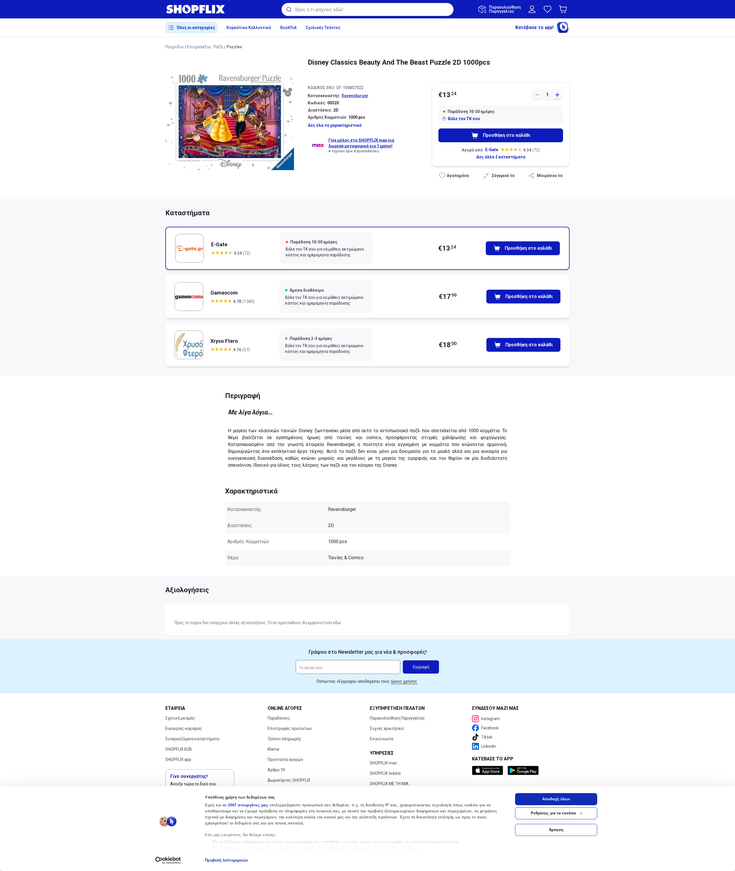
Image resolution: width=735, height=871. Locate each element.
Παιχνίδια (174, 47)
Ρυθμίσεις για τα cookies (553, 813)
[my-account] (532, 9)
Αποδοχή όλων (556, 799)
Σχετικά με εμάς (180, 718)
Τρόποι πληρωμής (284, 739)
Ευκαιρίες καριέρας (183, 728)
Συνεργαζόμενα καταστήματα (192, 739)
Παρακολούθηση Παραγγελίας (397, 718)
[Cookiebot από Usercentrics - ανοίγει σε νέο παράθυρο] (168, 860)
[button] (564, 9)
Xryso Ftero (224, 341)
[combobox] (367, 9)
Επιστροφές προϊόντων (290, 728)
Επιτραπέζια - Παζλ (205, 47)
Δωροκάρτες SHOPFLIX (289, 780)
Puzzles (234, 47)
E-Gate (491, 149)
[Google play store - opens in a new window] (523, 770)
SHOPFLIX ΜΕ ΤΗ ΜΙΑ (389, 783)
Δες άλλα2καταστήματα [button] (500, 157)
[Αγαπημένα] (547, 9)
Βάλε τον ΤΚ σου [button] (464, 118)
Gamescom (224, 293)
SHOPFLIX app (178, 759)
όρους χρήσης (404, 681)
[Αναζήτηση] (288, 9)
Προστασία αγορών (285, 759)
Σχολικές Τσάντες (323, 27)
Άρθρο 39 (276, 770)
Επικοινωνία (381, 739)
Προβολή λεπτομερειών (226, 860)
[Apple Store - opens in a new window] (488, 770)
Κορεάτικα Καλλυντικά (249, 27)
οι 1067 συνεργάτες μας (245, 805)
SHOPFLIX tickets (385, 773)
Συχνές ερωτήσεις (387, 728)
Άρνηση (556, 830)
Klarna (273, 749)
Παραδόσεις (279, 718)
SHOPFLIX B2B (178, 749)
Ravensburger (355, 95)
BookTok (288, 27)
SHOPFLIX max (383, 763)
